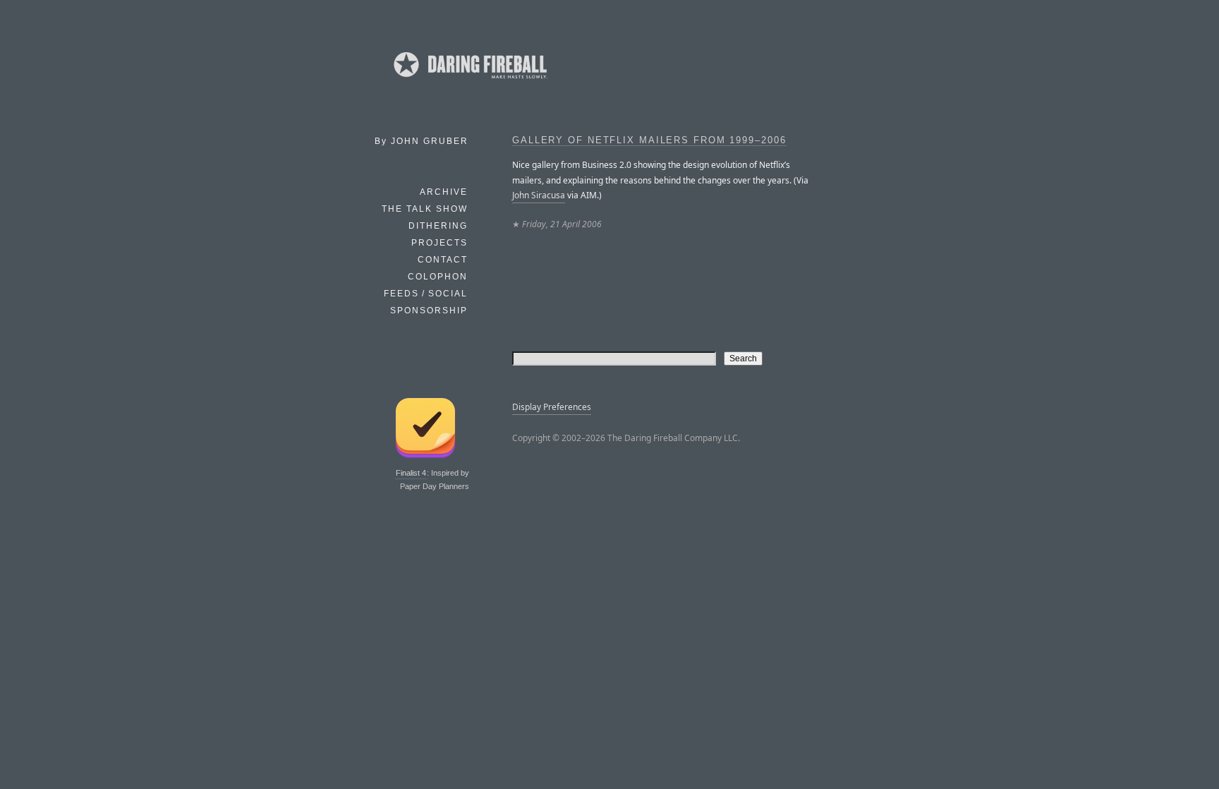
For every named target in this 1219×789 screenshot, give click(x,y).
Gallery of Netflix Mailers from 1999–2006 (649, 140)
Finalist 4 (411, 473)
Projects (439, 243)
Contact (443, 260)
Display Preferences (551, 407)
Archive (444, 192)
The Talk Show (425, 209)
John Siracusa (538, 195)
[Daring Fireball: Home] (469, 81)
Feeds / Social (426, 294)
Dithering (438, 226)
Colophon (438, 277)
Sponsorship (429, 310)
